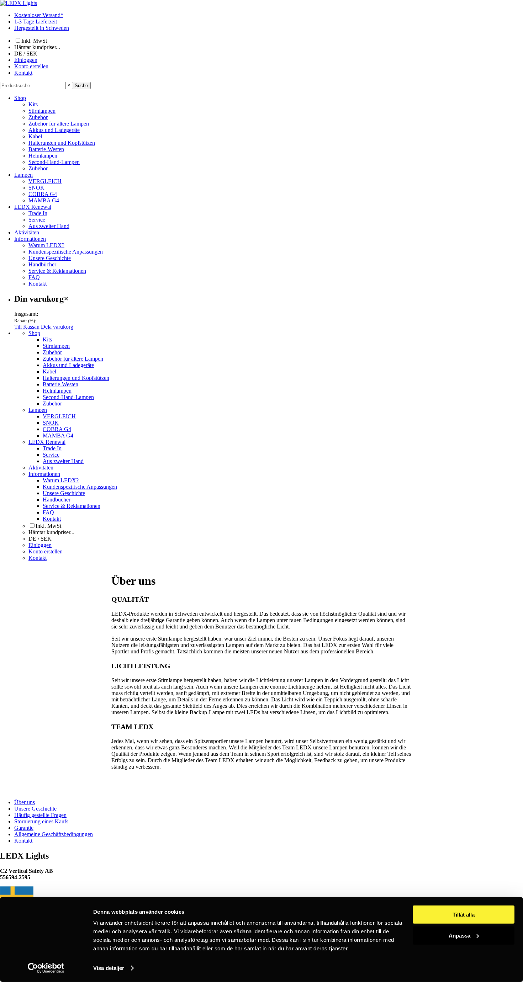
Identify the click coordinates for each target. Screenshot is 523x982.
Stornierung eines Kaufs (41, 821)
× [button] (68, 85)
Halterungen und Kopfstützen (61, 143)
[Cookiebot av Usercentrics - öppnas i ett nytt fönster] (46, 968)
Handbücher (42, 264)
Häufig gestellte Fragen (40, 815)
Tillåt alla (464, 915)
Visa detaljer (108, 968)
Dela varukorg (57, 327)
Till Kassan (26, 327)
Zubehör (38, 117)
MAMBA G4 (43, 200)
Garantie (23, 828)
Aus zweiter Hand (48, 226)
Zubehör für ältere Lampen (58, 124)
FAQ (34, 277)
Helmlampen (42, 156)
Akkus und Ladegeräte (54, 130)
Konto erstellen (31, 66)
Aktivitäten (26, 232)
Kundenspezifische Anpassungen (65, 252)
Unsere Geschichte (49, 258)
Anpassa (459, 935)
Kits (33, 104)
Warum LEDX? (46, 245)
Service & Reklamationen (57, 271)
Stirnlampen (42, 111)
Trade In (37, 213)
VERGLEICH (45, 181)
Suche (81, 85)
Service (36, 220)
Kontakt (23, 73)
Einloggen (25, 60)
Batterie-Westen (46, 149)
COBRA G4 (42, 194)
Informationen (30, 239)
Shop (20, 98)
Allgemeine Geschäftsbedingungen (53, 834)
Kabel (35, 136)
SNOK (36, 188)
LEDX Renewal (32, 207)
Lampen (23, 175)
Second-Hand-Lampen (54, 162)
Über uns (24, 802)
